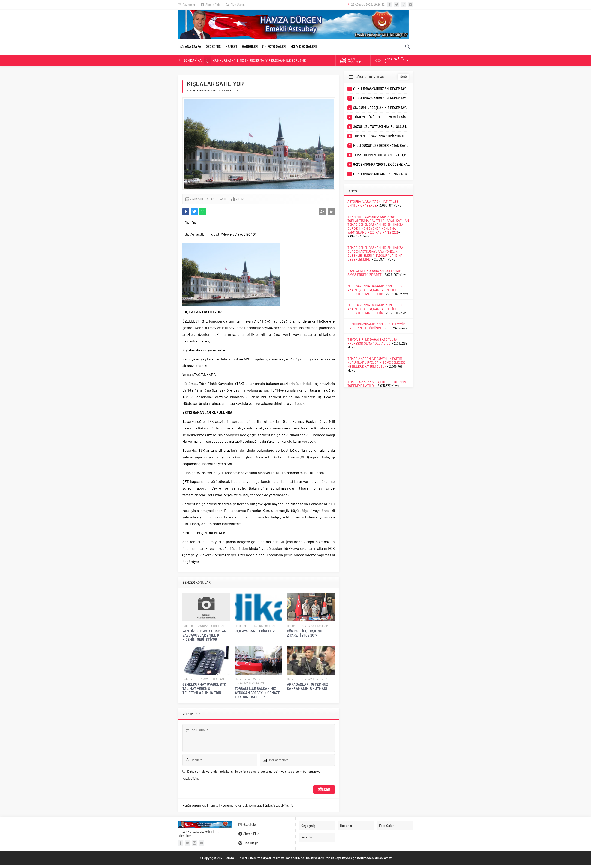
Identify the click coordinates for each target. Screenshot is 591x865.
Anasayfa (192, 90)
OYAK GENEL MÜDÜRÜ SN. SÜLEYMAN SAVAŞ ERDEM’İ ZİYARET (374, 272)
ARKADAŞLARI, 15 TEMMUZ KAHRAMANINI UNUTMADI (307, 686)
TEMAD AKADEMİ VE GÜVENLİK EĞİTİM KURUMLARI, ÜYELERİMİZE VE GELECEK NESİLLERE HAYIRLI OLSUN (376, 362)
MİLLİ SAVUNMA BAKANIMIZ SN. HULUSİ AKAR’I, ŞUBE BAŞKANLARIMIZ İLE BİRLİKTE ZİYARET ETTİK (375, 290)
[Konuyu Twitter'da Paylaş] (194, 211)
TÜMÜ (403, 76)
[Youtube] (410, 4)
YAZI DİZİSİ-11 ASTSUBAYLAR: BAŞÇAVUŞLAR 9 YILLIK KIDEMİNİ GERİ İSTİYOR (204, 635)
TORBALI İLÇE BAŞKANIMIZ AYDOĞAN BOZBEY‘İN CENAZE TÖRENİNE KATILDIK (257, 692)
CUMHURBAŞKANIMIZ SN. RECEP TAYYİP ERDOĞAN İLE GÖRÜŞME (259, 60)
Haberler (205, 90)
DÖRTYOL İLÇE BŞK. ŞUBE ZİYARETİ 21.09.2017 (306, 633)
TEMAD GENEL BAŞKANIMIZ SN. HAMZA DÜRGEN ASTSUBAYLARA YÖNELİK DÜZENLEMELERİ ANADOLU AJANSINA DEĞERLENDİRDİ (375, 253)
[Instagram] (403, 4)
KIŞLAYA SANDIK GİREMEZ (255, 631)
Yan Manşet (255, 679)
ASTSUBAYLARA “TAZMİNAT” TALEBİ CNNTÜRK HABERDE (373, 203)
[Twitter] (396, 4)
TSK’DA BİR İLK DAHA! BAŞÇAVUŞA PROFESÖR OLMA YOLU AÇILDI (372, 341)
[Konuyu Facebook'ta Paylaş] (185, 211)
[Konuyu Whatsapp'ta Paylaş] (202, 211)
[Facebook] (389, 4)
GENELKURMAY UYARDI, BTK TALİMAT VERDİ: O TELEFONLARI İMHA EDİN (204, 688)
